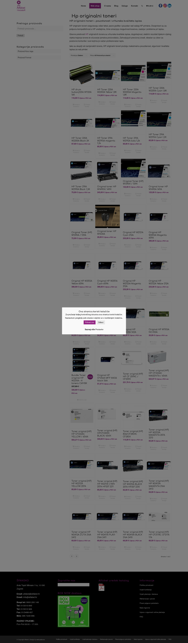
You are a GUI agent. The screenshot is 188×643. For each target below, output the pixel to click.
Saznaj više (90, 329)
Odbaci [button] (100, 322)
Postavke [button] (99, 329)
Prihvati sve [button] (89, 322)
